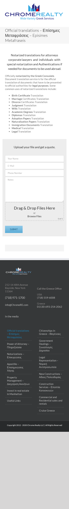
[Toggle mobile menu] (62, 22)
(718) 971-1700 (15, 297)
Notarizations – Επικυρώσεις (15, 355)
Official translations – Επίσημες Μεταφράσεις (18, 334)
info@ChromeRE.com (16, 304)
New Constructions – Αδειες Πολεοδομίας (50, 375)
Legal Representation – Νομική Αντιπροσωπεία (48, 362)
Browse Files (34, 216)
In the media (12, 316)
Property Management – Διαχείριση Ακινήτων (18, 380)
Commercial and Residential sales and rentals (50, 400)
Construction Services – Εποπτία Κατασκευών (49, 387)
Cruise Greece (47, 410)
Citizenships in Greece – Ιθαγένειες (50, 332)
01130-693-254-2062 (49, 306)
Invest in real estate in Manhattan (18, 392)
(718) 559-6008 (46, 297)
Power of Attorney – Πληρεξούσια (18, 345)
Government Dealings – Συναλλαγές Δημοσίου (46, 345)
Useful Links (14, 400)
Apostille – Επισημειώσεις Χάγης (15, 367)
